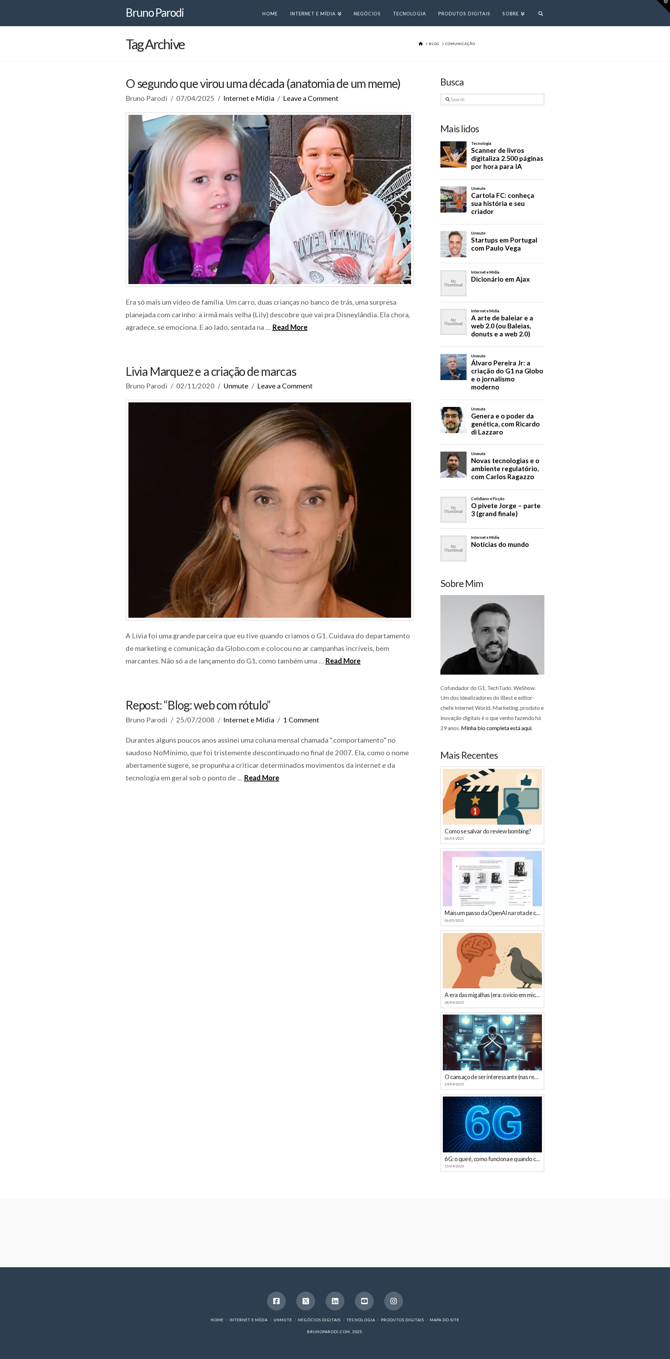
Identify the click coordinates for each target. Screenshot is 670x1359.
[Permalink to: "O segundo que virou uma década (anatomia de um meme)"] (269, 199)
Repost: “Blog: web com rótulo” (198, 705)
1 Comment (301, 719)
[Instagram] (393, 1301)
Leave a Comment (310, 98)
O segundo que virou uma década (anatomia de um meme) (263, 83)
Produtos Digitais (402, 1319)
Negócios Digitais (319, 1319)
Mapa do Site (444, 1319)
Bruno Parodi (155, 12)
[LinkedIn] (335, 1301)
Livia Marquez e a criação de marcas (211, 371)
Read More (289, 327)
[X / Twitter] (305, 1301)
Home (217, 1319)
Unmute (235, 385)
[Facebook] (276, 1301)
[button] (663, 6)
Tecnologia (361, 1319)
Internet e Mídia (248, 98)
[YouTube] (364, 1301)
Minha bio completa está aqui (496, 728)
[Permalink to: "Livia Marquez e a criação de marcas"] (269, 510)
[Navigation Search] (537, 13)
